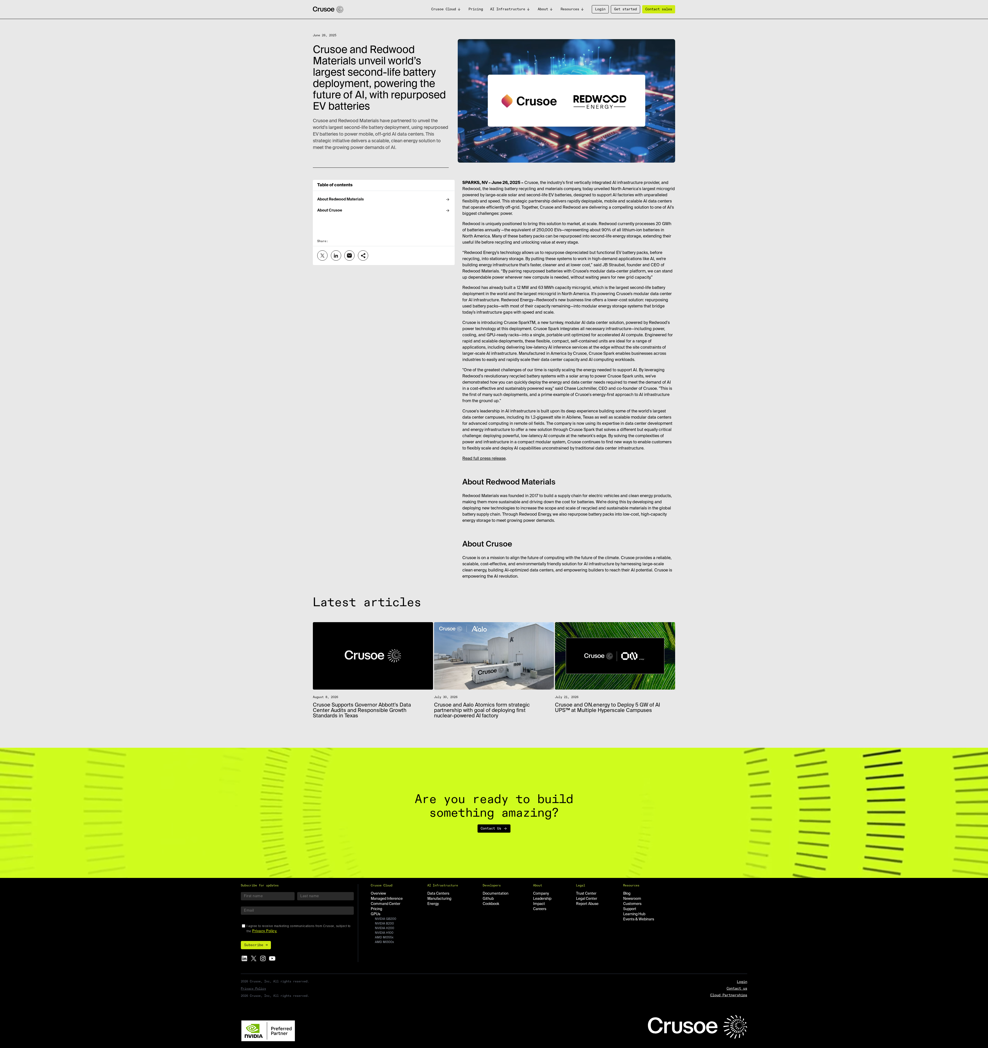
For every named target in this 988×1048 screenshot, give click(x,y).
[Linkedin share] (336, 255)
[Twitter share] (322, 255)
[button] (446, 9)
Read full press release (484, 459)
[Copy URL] (363, 255)
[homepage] (328, 9)
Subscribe (253, 945)
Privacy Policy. (264, 931)
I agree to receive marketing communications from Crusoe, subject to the (298, 928)
